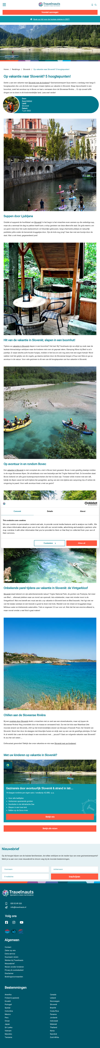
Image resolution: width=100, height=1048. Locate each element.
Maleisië (53, 1024)
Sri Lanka (8, 1027)
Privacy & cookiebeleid (14, 970)
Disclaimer (9, 973)
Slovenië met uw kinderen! (65, 743)
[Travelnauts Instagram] (15, 923)
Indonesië (54, 1021)
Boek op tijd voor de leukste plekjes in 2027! (51, 19)
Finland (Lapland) (12, 998)
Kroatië (8, 1001)
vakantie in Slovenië (21, 346)
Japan (7, 1024)
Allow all (81, 543)
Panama (53, 1014)
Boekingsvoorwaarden (14, 977)
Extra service (10, 954)
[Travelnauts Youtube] (23, 923)
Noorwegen (55, 1001)
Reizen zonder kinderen (14, 967)
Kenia (52, 1031)
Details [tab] (50, 511)
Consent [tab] (17, 511)
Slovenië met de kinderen (39, 83)
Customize (48, 543)
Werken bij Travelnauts (14, 960)
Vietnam (8, 1031)
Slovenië (26, 69)
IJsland (53, 998)
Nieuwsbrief (9, 963)
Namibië (53, 1034)
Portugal (8, 1004)
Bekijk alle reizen (50, 828)
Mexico (8, 1014)
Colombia (9, 1011)
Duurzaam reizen (11, 957)
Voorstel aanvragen (50, 12)
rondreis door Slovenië (19, 721)
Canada (53, 994)
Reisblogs (16, 69)
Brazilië (53, 1008)
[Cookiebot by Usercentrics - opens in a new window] (86, 503)
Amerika (8, 994)
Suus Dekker (27, 101)
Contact (8, 947)
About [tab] (82, 511)
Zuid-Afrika (54, 1037)
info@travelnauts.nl (18, 907)
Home (6, 69)
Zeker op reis (10, 950)
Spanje (7, 1008)
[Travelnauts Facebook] (8, 923)
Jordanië (53, 1017)
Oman (7, 1021)
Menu (4, 7)
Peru (6, 1017)
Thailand (53, 1027)
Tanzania (8, 1037)
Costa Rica (54, 1011)
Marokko (8, 1034)
